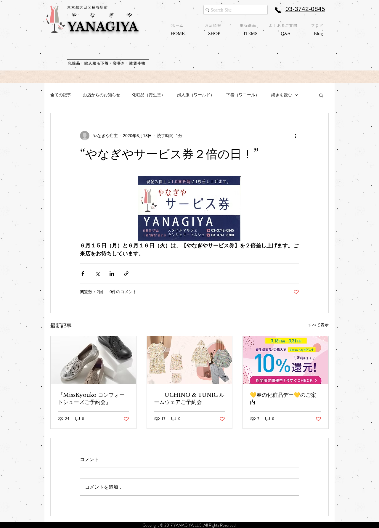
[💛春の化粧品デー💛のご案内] (285, 360)
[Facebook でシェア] (83, 273)
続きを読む (281, 94)
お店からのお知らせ (101, 94)
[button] (321, 95)
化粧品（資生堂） (148, 94)
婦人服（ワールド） (195, 94)
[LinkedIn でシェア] (112, 273)
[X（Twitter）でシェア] (97, 273)
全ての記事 (60, 94)
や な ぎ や (103, 14)
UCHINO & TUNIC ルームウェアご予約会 (189, 398)
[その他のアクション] (295, 135)
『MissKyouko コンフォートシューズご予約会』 (91, 398)
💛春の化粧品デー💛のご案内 (283, 398)
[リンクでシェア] (126, 273)
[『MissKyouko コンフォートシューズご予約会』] (93, 360)
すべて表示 (318, 324)
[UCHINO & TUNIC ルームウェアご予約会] (189, 360)
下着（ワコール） (242, 94)
